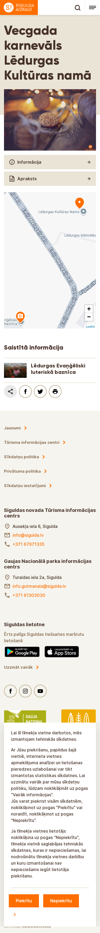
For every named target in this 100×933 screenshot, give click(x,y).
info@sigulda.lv (28, 535)
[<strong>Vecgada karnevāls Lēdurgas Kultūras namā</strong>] (79, 203)
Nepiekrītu (61, 900)
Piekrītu (24, 900)
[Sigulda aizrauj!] (42, 7)
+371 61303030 (29, 595)
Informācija (29, 162)
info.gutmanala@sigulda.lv (39, 586)
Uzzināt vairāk (18, 667)
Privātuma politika (22, 471)
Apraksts (27, 178)
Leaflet (90, 326)
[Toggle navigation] (92, 7)
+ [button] (89, 308)
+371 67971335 (29, 544)
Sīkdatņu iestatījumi (25, 485)
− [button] (89, 316)
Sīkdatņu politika (21, 456)
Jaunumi (12, 427)
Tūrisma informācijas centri (31, 442)
